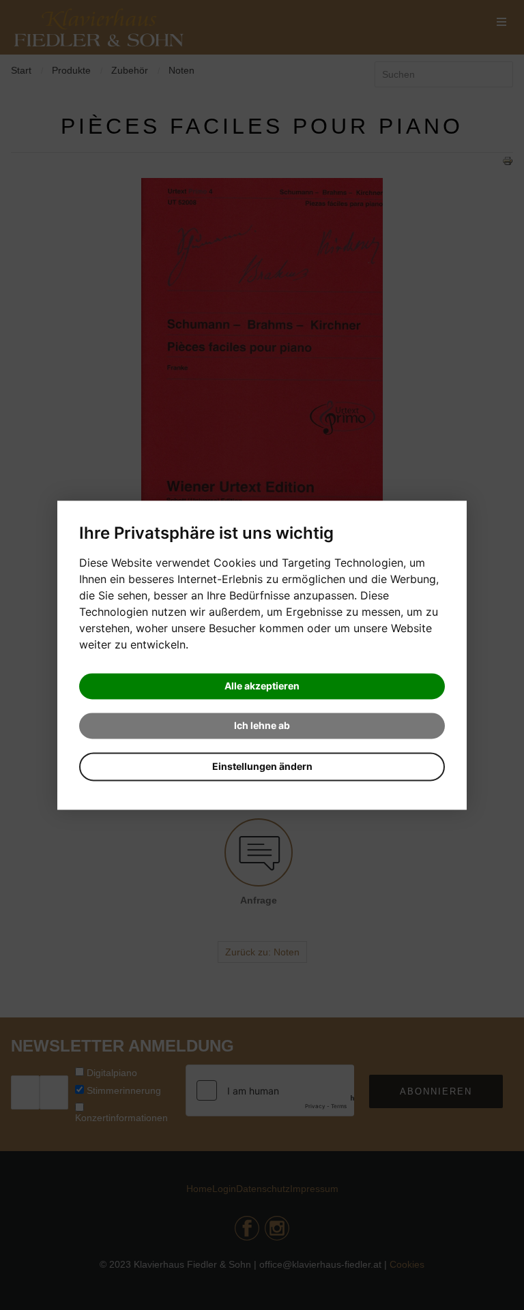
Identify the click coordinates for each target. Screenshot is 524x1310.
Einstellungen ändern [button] (262, 766)
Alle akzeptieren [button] (262, 685)
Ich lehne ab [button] (262, 725)
